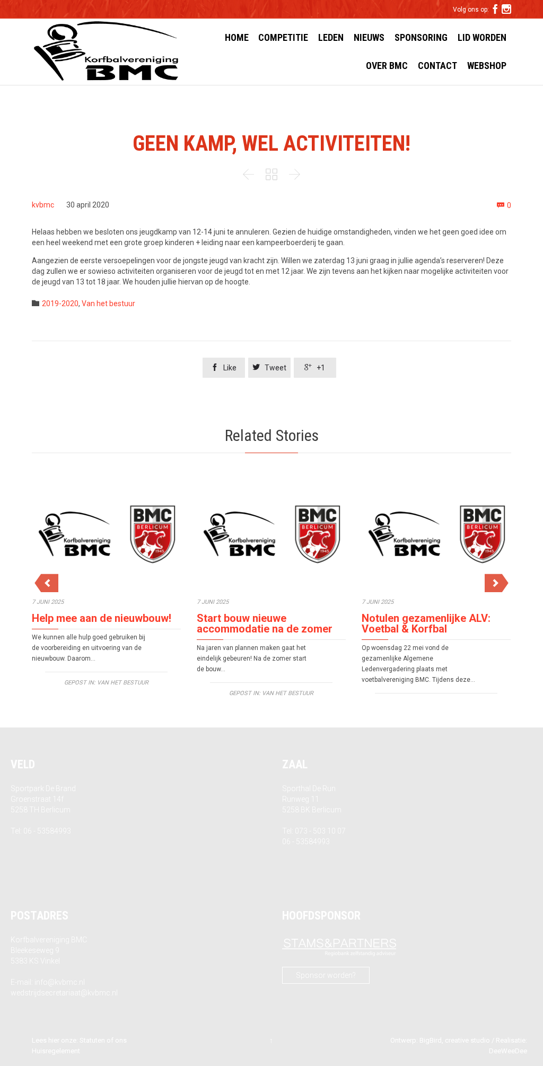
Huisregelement (56, 1051)
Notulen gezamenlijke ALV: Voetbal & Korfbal (426, 623)
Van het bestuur (108, 303)
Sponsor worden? (326, 975)
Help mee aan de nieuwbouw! (101, 618)
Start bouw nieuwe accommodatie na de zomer (264, 623)
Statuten (92, 1040)
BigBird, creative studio (454, 1040)
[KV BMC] (107, 51)
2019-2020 (60, 303)
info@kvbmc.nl (59, 982)
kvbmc (43, 205)
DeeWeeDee (508, 1051)
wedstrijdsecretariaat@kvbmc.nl (64, 993)
